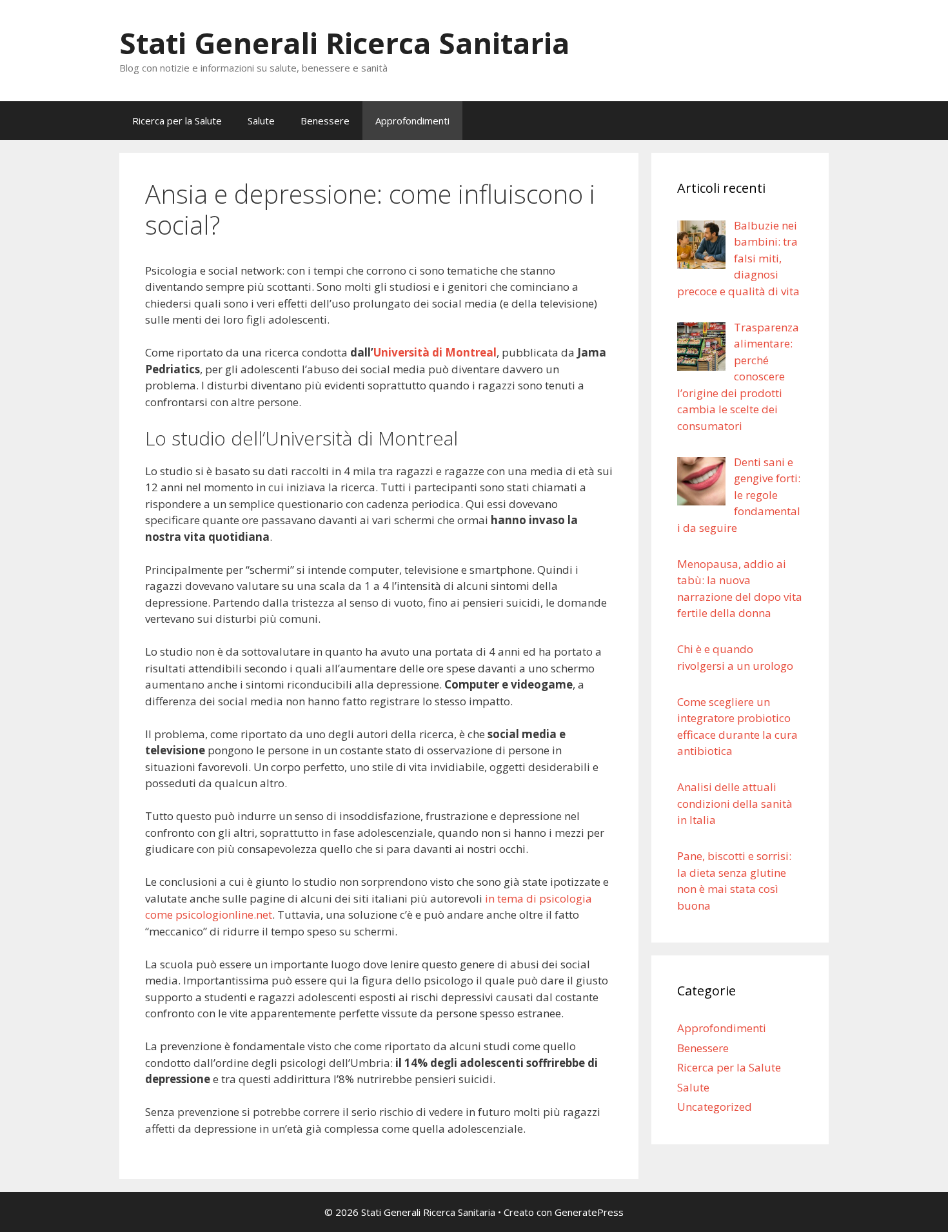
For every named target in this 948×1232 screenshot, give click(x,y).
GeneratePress (589, 1212)
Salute (261, 120)
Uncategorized (714, 1106)
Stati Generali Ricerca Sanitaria (344, 43)
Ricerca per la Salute (177, 120)
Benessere (325, 120)
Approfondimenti (412, 120)
